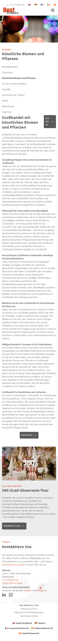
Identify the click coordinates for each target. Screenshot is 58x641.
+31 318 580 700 (17, 5)
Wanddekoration (10, 67)
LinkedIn (28, 590)
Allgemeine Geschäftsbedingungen (29, 612)
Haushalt (6, 89)
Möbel (5, 100)
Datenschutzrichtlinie (29, 616)
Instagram (42, 590)
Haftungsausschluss (29, 609)
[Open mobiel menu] (52, 10)
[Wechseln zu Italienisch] (47, 4)
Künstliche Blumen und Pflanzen (18, 78)
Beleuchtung (8, 106)
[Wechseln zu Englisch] (28, 4)
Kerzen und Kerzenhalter (14, 84)
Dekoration (7, 72)
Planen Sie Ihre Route (12, 583)
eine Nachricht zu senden (14, 564)
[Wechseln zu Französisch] (40, 4)
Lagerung (6, 112)
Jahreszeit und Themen (13, 95)
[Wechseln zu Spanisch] (53, 4)
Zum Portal (47, 121)
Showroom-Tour (12, 526)
